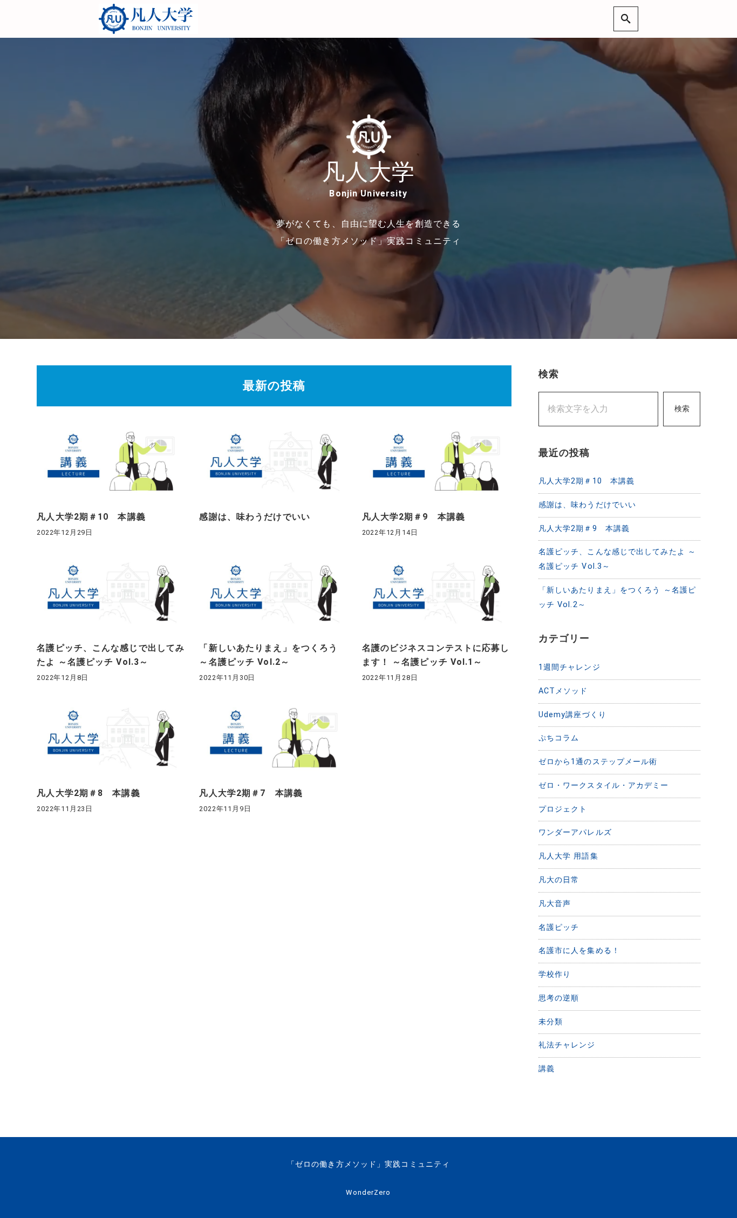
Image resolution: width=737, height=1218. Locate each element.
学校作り (554, 974)
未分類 (550, 1021)
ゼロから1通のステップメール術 (598, 761)
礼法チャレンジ (567, 1045)
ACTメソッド (563, 691)
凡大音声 (554, 903)
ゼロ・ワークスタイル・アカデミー (603, 785)
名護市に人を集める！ (579, 950)
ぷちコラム (558, 738)
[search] (625, 18)
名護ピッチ (558, 927)
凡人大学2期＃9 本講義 (584, 528)
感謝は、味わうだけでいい (587, 504)
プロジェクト (563, 809)
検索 (682, 408)
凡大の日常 (558, 879)
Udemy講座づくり (572, 714)
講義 (546, 1068)
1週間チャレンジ (569, 667)
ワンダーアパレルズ (575, 832)
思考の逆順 (558, 998)
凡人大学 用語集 (568, 856)
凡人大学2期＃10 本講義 (586, 481)
